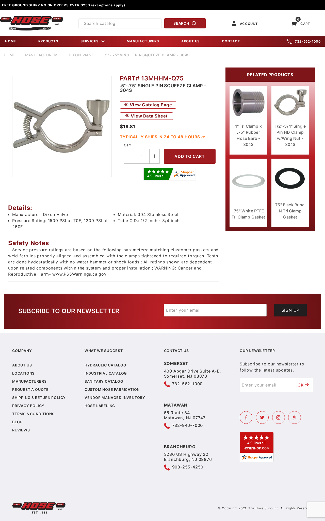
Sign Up (291, 310)
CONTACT (231, 41)
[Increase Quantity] (155, 156)
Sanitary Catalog (104, 381)
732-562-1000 (308, 41)
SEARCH (181, 23)
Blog (17, 422)
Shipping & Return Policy (39, 397)
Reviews (21, 430)
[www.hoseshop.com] (31, 17)
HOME (10, 41)
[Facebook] (246, 417)
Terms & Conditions (33, 414)
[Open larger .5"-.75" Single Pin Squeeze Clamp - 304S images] (62, 126)
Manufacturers (29, 381)
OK (301, 385)
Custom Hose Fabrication (112, 389)
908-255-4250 (188, 466)
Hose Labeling (100, 406)
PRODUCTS (48, 41)
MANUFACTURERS (143, 41)
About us (22, 365)
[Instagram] (278, 417)
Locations (23, 373)
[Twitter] (262, 417)
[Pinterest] (294, 417)
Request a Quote (30, 389)
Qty (127, 145)
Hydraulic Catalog (105, 365)
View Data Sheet (149, 116)
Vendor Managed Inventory (115, 397)
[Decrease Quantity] (129, 156)
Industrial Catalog (106, 373)
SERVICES (89, 41)
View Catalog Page (150, 104)
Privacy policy (28, 406)
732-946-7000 (187, 425)
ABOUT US (190, 41)
